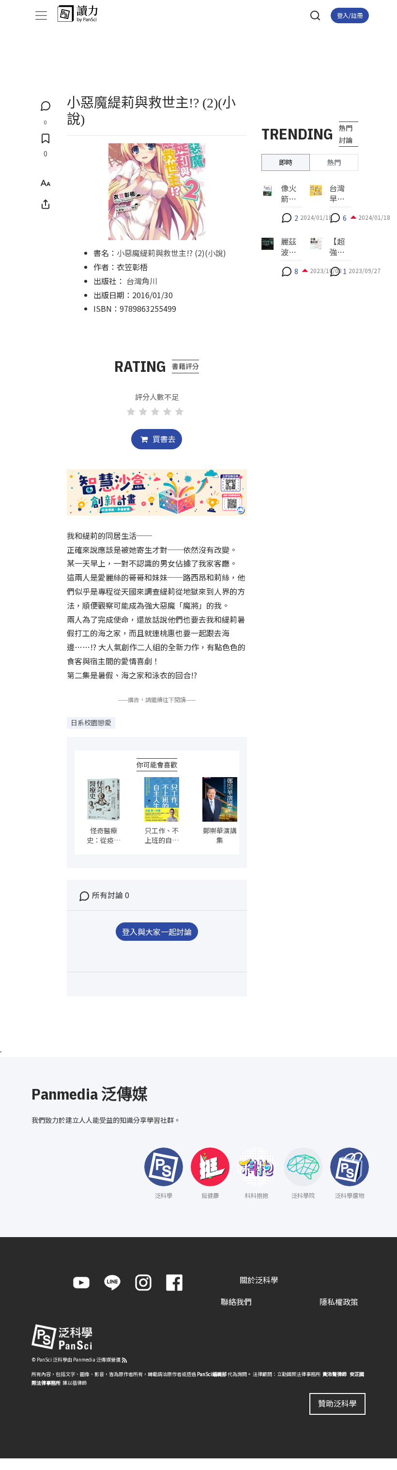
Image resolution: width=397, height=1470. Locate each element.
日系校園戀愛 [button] (91, 722)
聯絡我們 (236, 1301)
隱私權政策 (339, 1301)
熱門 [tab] (334, 162)
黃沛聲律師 (334, 1374)
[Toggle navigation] (41, 15)
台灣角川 (141, 281)
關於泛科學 (259, 1280)
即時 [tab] (285, 162)
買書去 (163, 438)
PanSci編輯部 (212, 1374)
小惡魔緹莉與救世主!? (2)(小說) (171, 253)
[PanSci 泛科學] (82, 13)
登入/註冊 (350, 15)
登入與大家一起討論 (157, 931)
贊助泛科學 (337, 1403)
